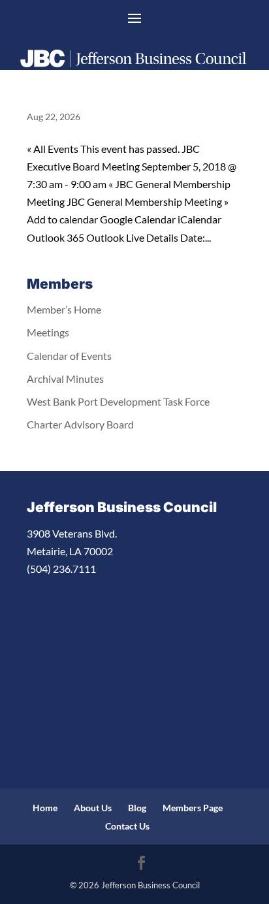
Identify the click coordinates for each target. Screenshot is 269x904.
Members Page (193, 807)
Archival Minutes (65, 378)
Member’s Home (64, 309)
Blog (137, 807)
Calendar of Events (69, 355)
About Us (93, 807)
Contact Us (127, 825)
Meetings (48, 332)
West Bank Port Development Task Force (118, 401)
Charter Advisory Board (80, 424)
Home (45, 807)
